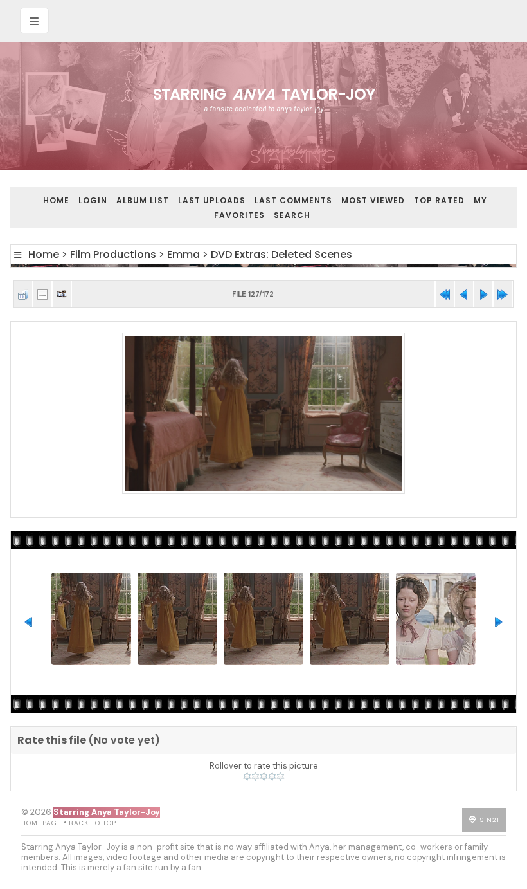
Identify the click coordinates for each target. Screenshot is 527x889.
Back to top (92, 823)
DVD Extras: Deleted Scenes (281, 254)
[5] (280, 776)
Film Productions (113, 254)
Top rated (439, 200)
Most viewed (373, 200)
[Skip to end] (503, 294)
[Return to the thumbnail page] (23, 294)
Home (56, 200)
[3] (264, 776)
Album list (142, 200)
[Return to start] (445, 294)
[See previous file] (464, 294)
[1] (247, 776)
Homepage (41, 823)
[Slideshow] (62, 294)
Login (92, 200)
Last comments (293, 200)
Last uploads (212, 200)
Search (292, 215)
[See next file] (483, 294)
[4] (272, 776)
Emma (183, 254)
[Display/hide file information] (42, 294)
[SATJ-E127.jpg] (263, 414)
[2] (255, 776)
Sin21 (489, 820)
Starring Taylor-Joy (264, 94)
